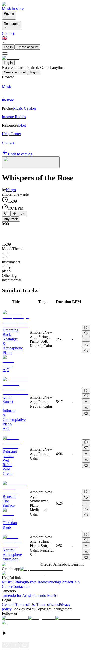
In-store (18, 8)
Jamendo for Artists (17, 595)
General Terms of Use (19, 604)
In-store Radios (37, 582)
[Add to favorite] (6, 214)
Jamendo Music (44, 595)
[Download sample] (23, 213)
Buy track (11, 219)
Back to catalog (20, 154)
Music (7, 8)
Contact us (20, 586)
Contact (8, 33)
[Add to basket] (86, 350)
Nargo (11, 190)
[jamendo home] (10, 4)
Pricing (9, 13)
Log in (8, 47)
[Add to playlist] (14, 214)
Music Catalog (13, 582)
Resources (11, 24)
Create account (27, 47)
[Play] (31, 162)
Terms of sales (47, 604)
